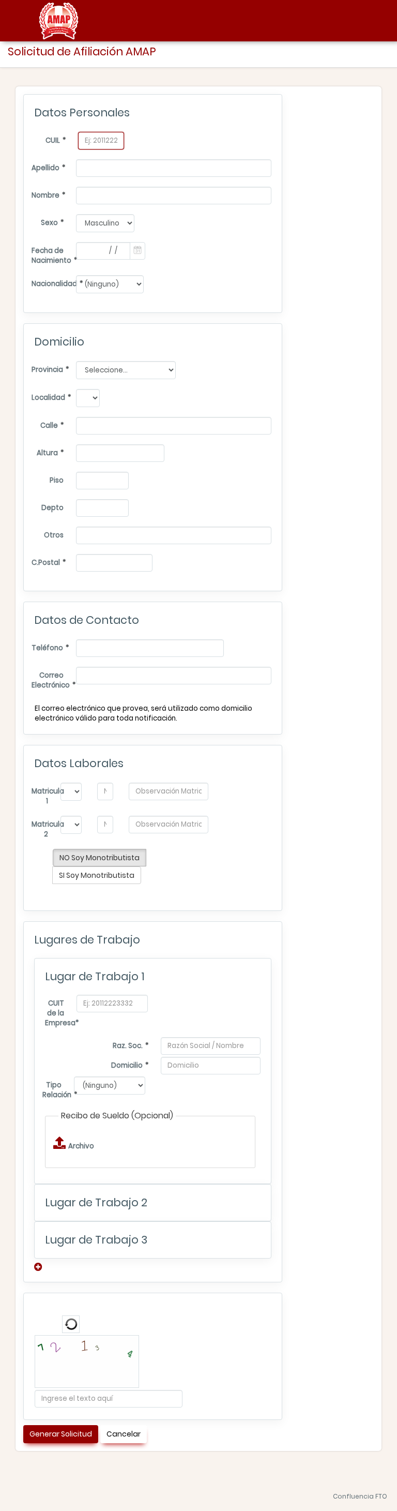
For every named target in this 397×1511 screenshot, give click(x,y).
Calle (49, 425)
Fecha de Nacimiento (49, 255)
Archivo (77, 1146)
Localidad (48, 397)
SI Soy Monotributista (96, 875)
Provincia (47, 370)
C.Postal (46, 562)
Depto (52, 508)
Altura (47, 453)
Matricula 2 (41, 829)
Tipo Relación (53, 1090)
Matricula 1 (41, 796)
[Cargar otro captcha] (71, 1324)
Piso (57, 480)
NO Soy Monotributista (99, 857)
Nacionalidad (49, 284)
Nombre (45, 195)
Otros (54, 535)
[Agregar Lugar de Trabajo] (39, 1267)
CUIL (52, 140)
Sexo (49, 223)
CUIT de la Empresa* (55, 1013)
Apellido (45, 168)
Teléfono (47, 648)
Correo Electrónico (49, 680)
